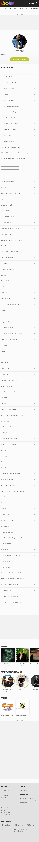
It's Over (3, 351)
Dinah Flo (4, 246)
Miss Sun (4, 433)
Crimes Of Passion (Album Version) (12, 240)
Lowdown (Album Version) (9, 409)
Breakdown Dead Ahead (8, 205)
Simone (3, 509)
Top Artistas (5, 793)
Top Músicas (5, 791)
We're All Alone (6, 561)
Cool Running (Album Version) (13, 147)
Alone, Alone (5, 187)
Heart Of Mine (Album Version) (10, 304)
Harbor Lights (5, 287)
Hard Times (4, 292)
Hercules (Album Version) (9, 316)
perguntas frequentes (26, 798)
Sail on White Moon (7, 503)
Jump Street (4, 363)
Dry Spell (6, 94)
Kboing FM (4, 808)
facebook (7, 825)
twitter (32, 825)
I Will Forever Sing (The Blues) (10, 339)
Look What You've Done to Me (10, 380)
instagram (20, 825)
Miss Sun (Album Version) (9, 438)
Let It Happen (5, 368)
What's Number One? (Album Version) (13, 579)
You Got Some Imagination (9, 596)
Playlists (3, 797)
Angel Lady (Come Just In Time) (10, 193)
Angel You (4, 199)
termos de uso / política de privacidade (28, 801)
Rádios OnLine (5, 814)
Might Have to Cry (6, 427)
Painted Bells (5, 468)
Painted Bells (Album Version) (10, 474)
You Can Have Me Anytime (9, 584)
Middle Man (5, 421)
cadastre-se (23, 791)
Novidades (4, 795)
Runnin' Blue (5, 497)
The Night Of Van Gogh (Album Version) (13, 538)
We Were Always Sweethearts (10, 555)
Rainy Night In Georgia (11, 124)
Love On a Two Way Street (12, 106)
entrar (31, 3)
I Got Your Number (7, 328)
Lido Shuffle (4, 374)
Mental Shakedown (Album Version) (15, 159)
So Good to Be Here (10, 129)
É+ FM (3, 810)
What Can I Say (5, 567)
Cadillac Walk (8, 77)
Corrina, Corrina (9, 89)
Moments (4, 450)
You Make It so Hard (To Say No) (11, 602)
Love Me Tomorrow (7, 386)
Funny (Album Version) (8, 269)
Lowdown (4, 398)
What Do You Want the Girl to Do (11, 573)
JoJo (2, 357)
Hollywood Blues (6, 322)
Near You (4, 456)
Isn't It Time (4, 345)
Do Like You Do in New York (9, 252)
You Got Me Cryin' (9, 141)
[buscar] (36, 3)
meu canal (13, 8)
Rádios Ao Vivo (5, 812)
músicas (4, 8)
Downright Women (7, 257)
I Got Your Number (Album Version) (12, 333)
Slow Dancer (5, 514)
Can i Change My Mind (11, 83)
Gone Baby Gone (9, 100)
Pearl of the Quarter (10, 118)
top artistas (24, 8)
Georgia (3, 275)
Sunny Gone (7, 135)
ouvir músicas (20, 59)
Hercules (4, 310)
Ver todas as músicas (11, 168)
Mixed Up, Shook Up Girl (11, 112)
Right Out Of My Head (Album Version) (16, 153)
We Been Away (5, 549)
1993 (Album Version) (7, 182)
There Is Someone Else (8, 544)
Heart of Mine (5, 298)
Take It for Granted (7, 532)
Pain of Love (5, 462)
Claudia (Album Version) (8, 222)
